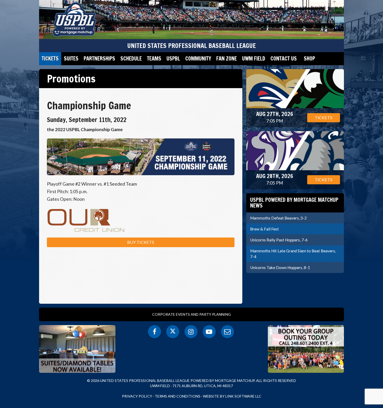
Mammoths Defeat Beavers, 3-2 (278, 218)
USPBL (173, 58)
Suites (71, 58)
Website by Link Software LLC (232, 396)
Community (198, 58)
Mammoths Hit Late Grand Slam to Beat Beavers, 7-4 (293, 253)
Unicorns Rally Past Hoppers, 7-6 (279, 240)
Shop (309, 58)
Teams (154, 58)
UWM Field (253, 58)
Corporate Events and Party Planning (191, 314)
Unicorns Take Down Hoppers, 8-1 (280, 267)
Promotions (71, 78)
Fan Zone (226, 58)
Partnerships (99, 58)
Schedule (131, 58)
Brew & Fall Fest (264, 229)
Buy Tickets (140, 242)
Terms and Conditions (177, 396)
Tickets (50, 58)
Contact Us (283, 58)
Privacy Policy (137, 396)
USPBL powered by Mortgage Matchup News (294, 202)
